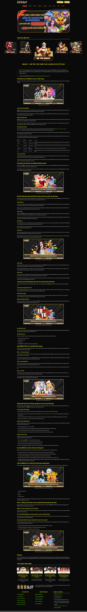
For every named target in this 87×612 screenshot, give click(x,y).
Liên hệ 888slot (20, 596)
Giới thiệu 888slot (20, 594)
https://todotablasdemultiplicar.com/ (42, 76)
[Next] (70, 576)
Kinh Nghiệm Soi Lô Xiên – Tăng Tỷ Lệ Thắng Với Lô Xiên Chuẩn (23, 576)
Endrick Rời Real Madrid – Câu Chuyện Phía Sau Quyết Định (50, 576)
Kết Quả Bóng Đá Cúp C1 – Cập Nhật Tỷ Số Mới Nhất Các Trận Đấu (64, 576)
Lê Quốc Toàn (58, 594)
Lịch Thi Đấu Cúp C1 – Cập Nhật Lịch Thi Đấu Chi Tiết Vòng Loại (37, 576)
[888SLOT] (22, 2)
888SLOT (21, 70)
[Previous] (17, 576)
